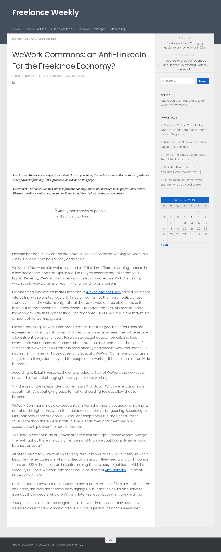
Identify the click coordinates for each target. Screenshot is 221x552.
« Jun (164, 245)
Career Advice (36, 29)
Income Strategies (92, 29)
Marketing (117, 29)
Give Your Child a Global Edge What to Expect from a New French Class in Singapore (183, 129)
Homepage (20, 39)
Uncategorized (43, 39)
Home (16, 29)
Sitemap (77, 545)
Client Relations (62, 29)
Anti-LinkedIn (115, 470)
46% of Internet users (103, 292)
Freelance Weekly (45, 12)
